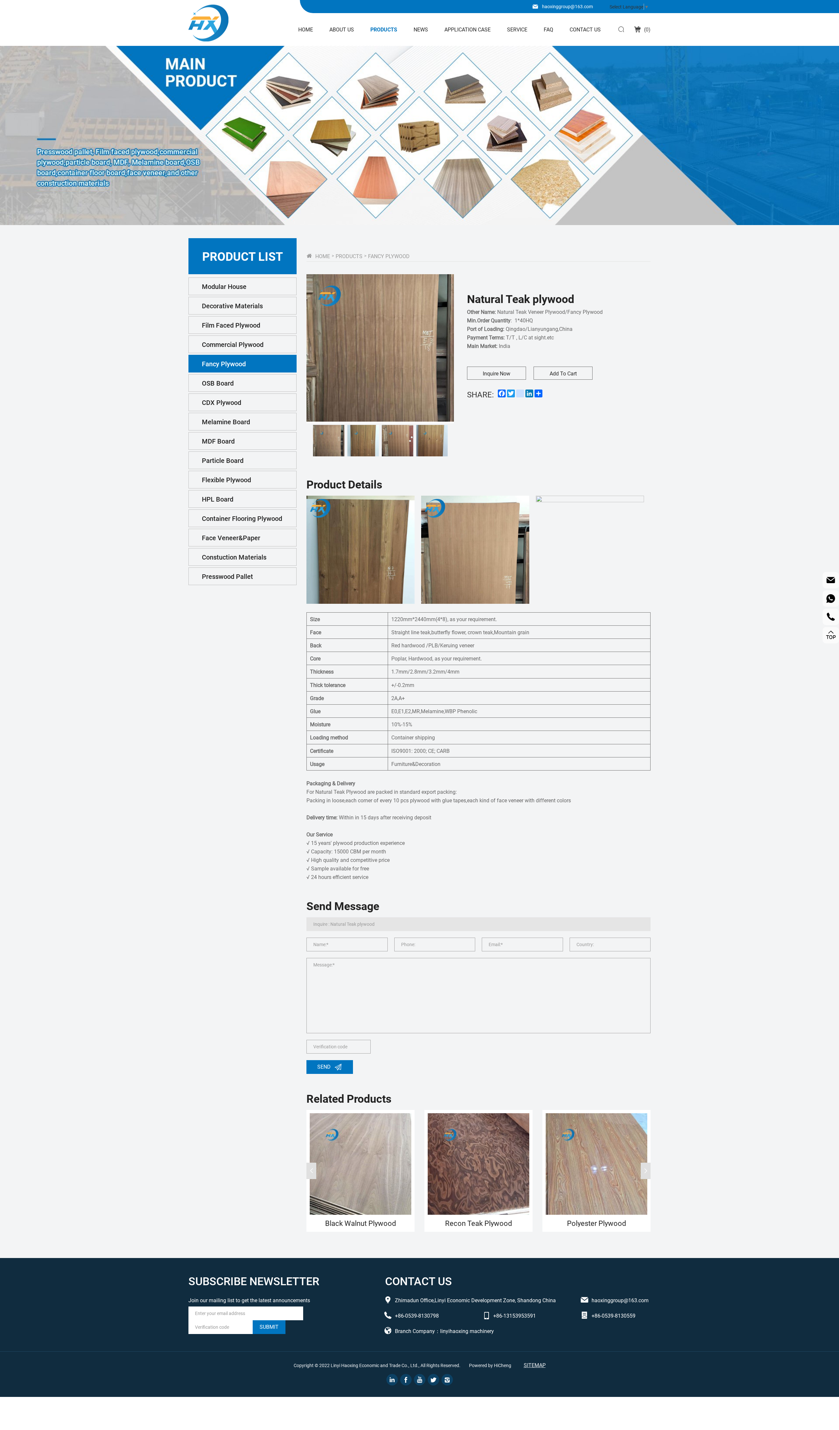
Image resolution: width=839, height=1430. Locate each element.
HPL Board (217, 499)
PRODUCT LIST (242, 256)
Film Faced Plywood (231, 325)
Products (383, 29)
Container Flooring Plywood (242, 518)
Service (517, 29)
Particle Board (223, 460)
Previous (311, 1171)
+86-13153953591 (514, 1315)
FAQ (548, 29)
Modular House (224, 286)
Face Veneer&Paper (231, 537)
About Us (341, 29)
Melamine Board (226, 421)
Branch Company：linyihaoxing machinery (444, 1330)
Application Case (467, 29)
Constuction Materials (234, 557)
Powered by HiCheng (490, 1365)
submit (269, 1326)
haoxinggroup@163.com (567, 6)
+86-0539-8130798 (417, 1315)
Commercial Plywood (232, 344)
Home (305, 29)
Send (324, 1066)
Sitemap (535, 1365)
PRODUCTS (349, 256)
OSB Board (218, 383)
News (421, 29)
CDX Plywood (221, 402)
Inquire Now (496, 373)
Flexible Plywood (226, 479)
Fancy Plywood (224, 363)
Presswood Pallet (227, 576)
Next (646, 1171)
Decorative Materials (232, 305)
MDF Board (218, 441)
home (322, 256)
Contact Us (585, 29)
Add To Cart (563, 373)
